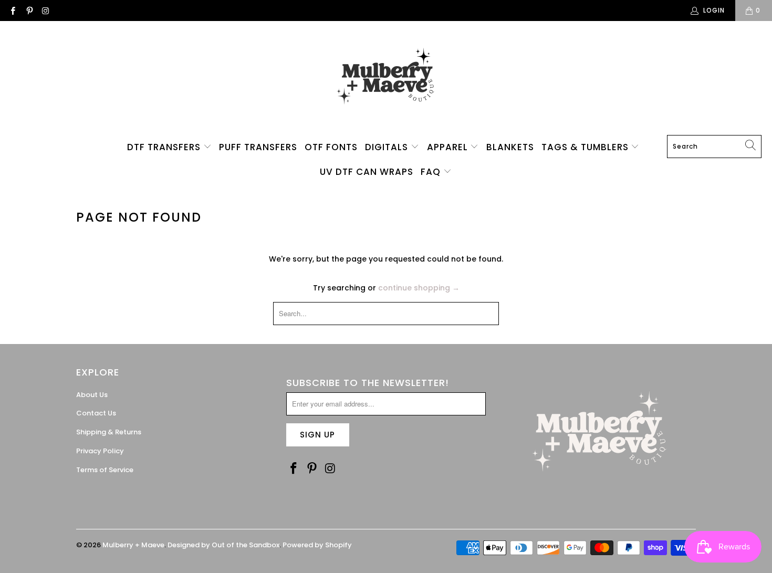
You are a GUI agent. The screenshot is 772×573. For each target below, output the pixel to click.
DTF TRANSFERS (165, 147)
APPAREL (449, 147)
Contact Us (96, 413)
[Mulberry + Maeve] (386, 80)
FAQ (432, 171)
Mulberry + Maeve (133, 545)
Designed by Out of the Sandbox (223, 545)
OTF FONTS (331, 147)
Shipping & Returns (108, 432)
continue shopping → (419, 288)
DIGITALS (388, 147)
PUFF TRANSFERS (258, 147)
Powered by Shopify (317, 545)
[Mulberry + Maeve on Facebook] (12, 10)
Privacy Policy (100, 451)
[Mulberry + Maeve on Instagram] (45, 10)
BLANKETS (510, 147)
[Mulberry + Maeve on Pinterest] (28, 10)
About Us (92, 395)
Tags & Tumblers (586, 147)
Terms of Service (104, 470)
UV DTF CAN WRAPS (366, 171)
